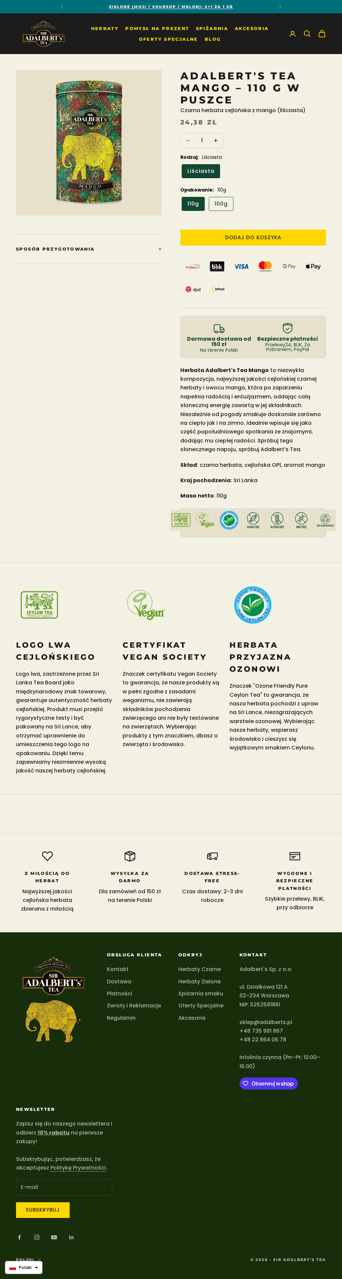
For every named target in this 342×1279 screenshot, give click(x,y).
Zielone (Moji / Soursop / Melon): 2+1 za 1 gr (171, 6)
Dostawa (119, 981)
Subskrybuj (43, 1209)
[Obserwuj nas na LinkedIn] (71, 1237)
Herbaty (105, 28)
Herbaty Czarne (199, 969)
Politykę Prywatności (78, 1168)
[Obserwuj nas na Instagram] (36, 1237)
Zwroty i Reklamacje (134, 1005)
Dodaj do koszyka (253, 237)
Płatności (119, 993)
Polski (25, 1259)
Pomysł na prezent (157, 28)
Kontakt (118, 969)
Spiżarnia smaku (200, 993)
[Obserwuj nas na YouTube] (54, 1237)
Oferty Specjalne (168, 39)
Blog (213, 39)
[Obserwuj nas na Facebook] (19, 1237)
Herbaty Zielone (199, 981)
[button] (23, 1267)
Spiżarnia (212, 28)
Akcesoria (252, 28)
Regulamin (121, 1018)
